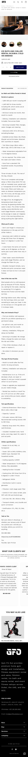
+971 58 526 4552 (15, 709)
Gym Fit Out (16, 743)
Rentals (9, 6)
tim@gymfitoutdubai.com (14, 714)
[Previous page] (3, 24)
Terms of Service (14, 753)
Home (3, 6)
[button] (14, 2)
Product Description (7, 88)
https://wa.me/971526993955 (10, 536)
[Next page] (24, 24)
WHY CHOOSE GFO (22, 88)
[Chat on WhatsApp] (24, 753)
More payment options (14, 76)
